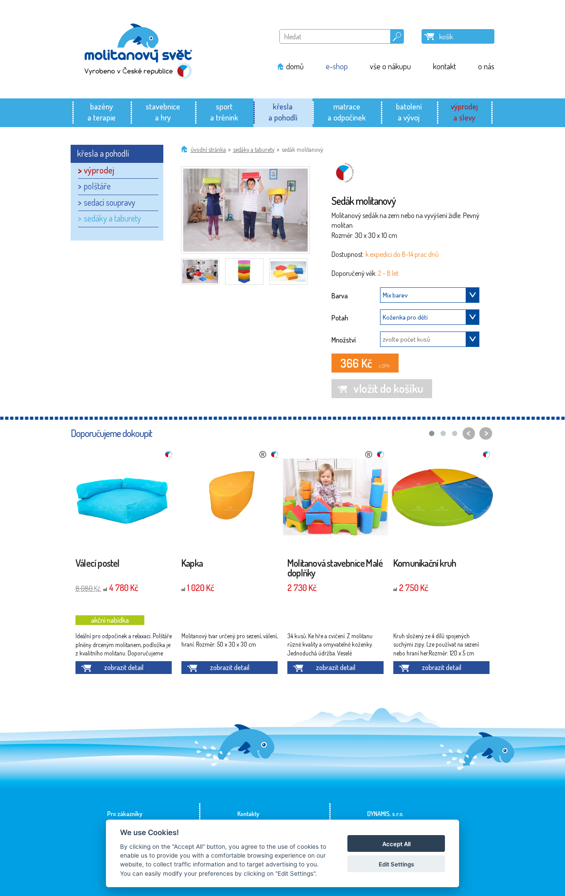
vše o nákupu (390, 66)
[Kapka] (229, 498)
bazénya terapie (101, 111)
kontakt (444, 66)
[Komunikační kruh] (441, 498)
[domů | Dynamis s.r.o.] (138, 49)
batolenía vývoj (409, 111)
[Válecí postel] (123, 498)
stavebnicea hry (163, 111)
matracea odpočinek (347, 111)
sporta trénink (224, 111)
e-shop (337, 66)
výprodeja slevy (464, 111)
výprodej (99, 170)
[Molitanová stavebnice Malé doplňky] (335, 498)
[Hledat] (397, 34)
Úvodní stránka (208, 149)
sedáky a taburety (254, 149)
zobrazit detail (123, 667)
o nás (486, 66)
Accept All (396, 843)
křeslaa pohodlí (283, 111)
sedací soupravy (109, 202)
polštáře (97, 186)
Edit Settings (396, 864)
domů (295, 66)
